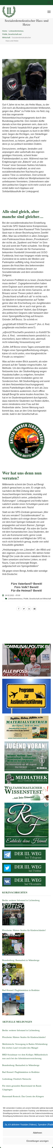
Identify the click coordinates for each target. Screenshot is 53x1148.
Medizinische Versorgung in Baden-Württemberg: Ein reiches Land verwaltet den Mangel (25, 1046)
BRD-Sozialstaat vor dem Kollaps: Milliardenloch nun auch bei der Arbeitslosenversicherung (25, 1056)
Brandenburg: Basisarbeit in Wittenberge (20, 1065)
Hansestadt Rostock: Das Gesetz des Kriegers (23, 1096)
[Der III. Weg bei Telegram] (26, 855)
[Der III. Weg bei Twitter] (26, 868)
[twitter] (24, 608)
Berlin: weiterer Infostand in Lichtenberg (21, 1030)
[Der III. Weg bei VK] (26, 881)
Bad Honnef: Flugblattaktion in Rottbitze (21, 1072)
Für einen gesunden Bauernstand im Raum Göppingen (21, 1088)
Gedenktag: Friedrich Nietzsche (16, 1079)
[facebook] (18, 608)
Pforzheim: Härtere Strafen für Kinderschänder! (24, 1037)
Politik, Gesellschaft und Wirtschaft (37, 599)
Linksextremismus (15, 599)
